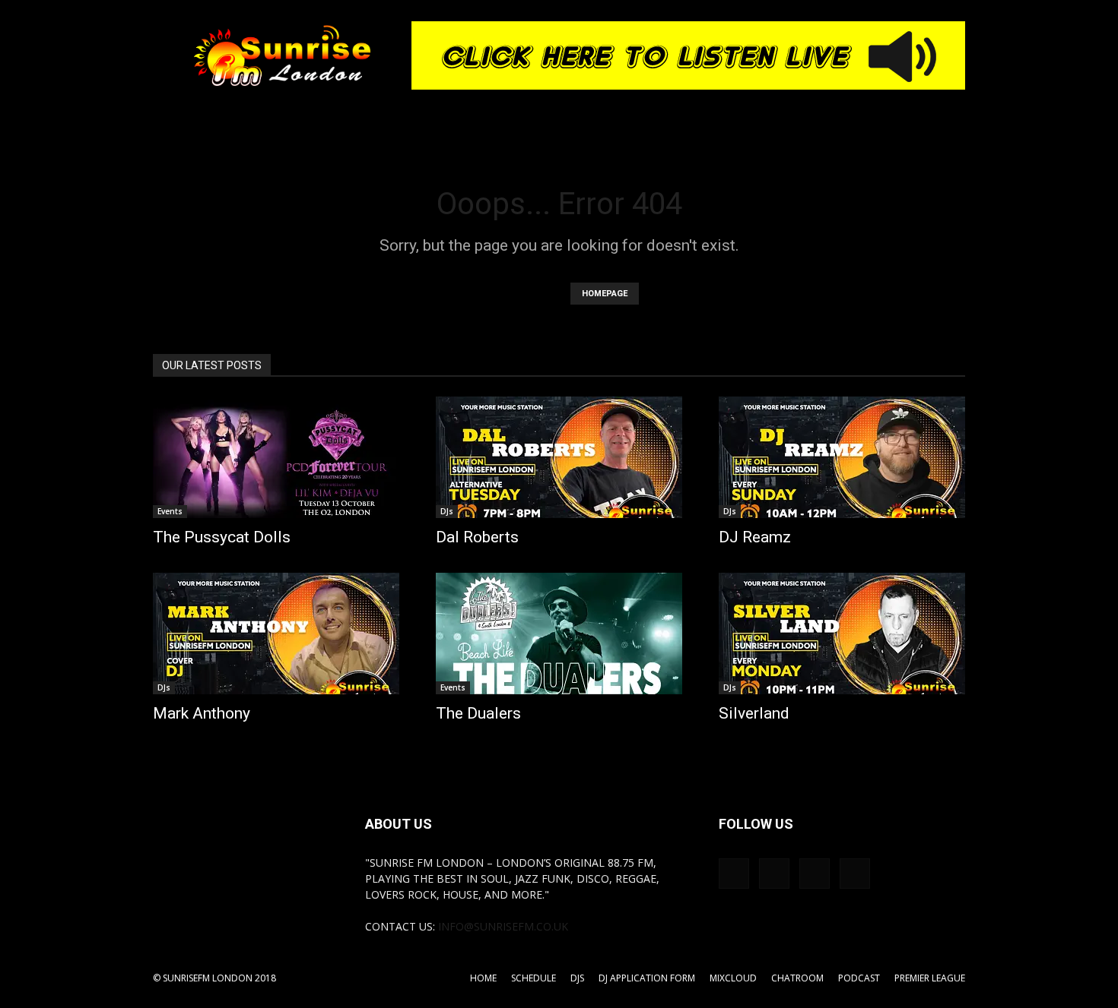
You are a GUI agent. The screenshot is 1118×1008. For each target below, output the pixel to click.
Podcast (859, 978)
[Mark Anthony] (276, 633)
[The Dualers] (559, 633)
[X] (855, 873)
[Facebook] (734, 873)
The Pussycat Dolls (222, 537)
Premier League (929, 978)
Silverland (754, 713)
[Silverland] (842, 633)
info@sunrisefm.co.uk (503, 926)
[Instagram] (774, 873)
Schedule (533, 978)
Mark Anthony (201, 713)
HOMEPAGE (604, 294)
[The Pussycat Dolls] (276, 457)
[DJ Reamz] (842, 457)
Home (483, 978)
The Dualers (478, 713)
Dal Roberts (477, 537)
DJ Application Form (647, 978)
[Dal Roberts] (559, 457)
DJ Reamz (755, 537)
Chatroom (797, 978)
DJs (446, 511)
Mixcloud (733, 978)
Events (170, 511)
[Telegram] (814, 873)
